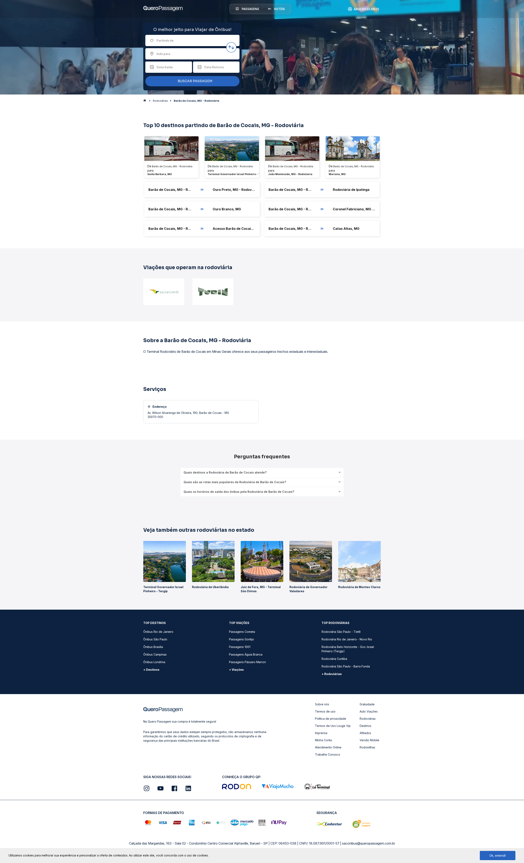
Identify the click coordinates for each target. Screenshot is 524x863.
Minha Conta (323, 740)
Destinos (365, 726)
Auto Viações (369, 711)
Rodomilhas (367, 747)
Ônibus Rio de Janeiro (158, 631)
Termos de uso (325, 711)
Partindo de (165, 40)
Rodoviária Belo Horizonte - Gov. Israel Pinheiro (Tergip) (348, 649)
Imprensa (321, 733)
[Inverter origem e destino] (231, 47)
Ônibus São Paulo (155, 639)
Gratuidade (367, 704)
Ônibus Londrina (154, 662)
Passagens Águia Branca (245, 654)
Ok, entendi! (497, 855)
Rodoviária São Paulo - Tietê (341, 631)
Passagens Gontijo (241, 639)
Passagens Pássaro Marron (247, 662)
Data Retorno (214, 67)
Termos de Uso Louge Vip (333, 726)
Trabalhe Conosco (327, 754)
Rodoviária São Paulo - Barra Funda (346, 666)
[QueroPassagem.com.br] (146, 101)
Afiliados (365, 733)
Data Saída (165, 67)
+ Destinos (151, 669)
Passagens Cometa (242, 631)
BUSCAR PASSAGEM (194, 81)
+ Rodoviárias (332, 674)
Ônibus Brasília (153, 647)
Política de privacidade (330, 718)
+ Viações (236, 669)
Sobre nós (322, 704)
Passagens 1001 (239, 647)
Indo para (163, 54)
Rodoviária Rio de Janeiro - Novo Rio (347, 639)
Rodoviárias (368, 718)
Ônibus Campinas (155, 654)
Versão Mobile (369, 740)
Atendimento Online (328, 747)
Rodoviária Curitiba (334, 658)
